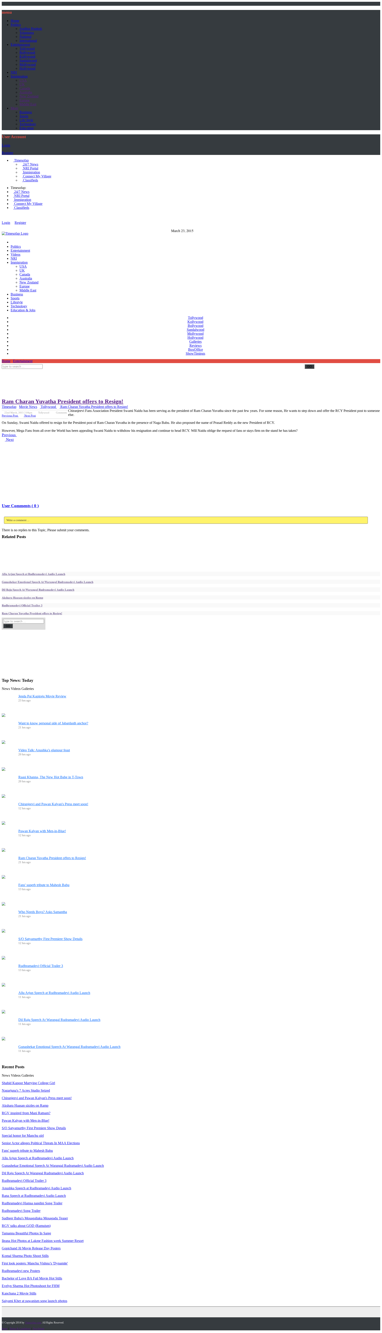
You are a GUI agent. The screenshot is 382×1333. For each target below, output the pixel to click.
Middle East (27, 104)
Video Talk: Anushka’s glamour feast (44, 750)
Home (15, 21)
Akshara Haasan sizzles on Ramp (22, 597)
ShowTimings (195, 353)
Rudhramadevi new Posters (21, 1271)
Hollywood (27, 68)
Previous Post (10, 415)
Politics (16, 25)
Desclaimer (38, 1328)
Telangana (26, 32)
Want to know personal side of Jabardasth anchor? (53, 723)
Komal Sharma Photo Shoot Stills (25, 1256)
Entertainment (20, 44)
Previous (9, 435)
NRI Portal (30, 168)
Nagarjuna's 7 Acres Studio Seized (26, 1090)
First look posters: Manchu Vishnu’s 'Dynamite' (35, 1263)
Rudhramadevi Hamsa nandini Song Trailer (32, 1203)
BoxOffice (195, 349)
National (25, 36)
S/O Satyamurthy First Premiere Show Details (50, 939)
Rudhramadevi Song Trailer (21, 1211)
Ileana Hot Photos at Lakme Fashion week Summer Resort (43, 1241)
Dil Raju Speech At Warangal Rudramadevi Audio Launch (38, 589)
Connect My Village (36, 176)
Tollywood (27, 48)
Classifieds (30, 180)
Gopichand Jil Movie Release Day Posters (31, 1248)
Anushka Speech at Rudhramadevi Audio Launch (36, 1188)
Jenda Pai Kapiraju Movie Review (42, 696)
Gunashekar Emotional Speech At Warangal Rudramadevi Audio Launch (47, 582)
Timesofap (21, 160)
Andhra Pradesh (30, 28)
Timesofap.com (33, 1322)
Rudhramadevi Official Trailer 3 (22, 605)
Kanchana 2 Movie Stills (19, 1293)
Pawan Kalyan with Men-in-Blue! (42, 831)
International (28, 40)
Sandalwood (28, 60)
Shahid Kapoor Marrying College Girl (28, 1083)
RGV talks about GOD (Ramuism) (26, 1226)
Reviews (195, 345)
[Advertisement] (82, 370)
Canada (24, 88)
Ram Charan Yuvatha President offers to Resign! (62, 401)
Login (6, 145)
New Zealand (28, 96)
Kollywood (27, 56)
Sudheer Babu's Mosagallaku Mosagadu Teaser (35, 1218)
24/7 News (30, 164)
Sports (23, 116)
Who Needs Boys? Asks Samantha (42, 912)
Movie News (28, 407)
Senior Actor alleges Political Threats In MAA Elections (41, 1143)
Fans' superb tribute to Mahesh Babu (43, 885)
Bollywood (27, 52)
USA (23, 80)
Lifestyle (17, 302)
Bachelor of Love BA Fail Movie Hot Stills (32, 1278)
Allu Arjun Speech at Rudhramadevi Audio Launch (33, 574)
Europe (24, 100)
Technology (27, 124)
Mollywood (27, 64)
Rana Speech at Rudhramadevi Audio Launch (34, 1196)
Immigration (19, 76)
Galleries (195, 341)
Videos (15, 254)
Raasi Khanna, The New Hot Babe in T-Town (50, 777)
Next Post (30, 415)
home (5, 1328)
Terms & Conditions (20, 1328)
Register (7, 153)
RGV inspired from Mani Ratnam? (26, 1113)
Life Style (26, 120)
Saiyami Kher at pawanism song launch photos (34, 1301)
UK (22, 84)
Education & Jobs (23, 310)
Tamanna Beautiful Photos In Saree (26, 1233)
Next (9, 439)
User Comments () (20, 505)
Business (25, 112)
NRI (14, 72)
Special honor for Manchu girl (23, 1135)
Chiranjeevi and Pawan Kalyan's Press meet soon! (53, 804)
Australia (25, 92)
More (14, 108)
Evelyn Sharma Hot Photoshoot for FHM (30, 1286)
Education (26, 128)
